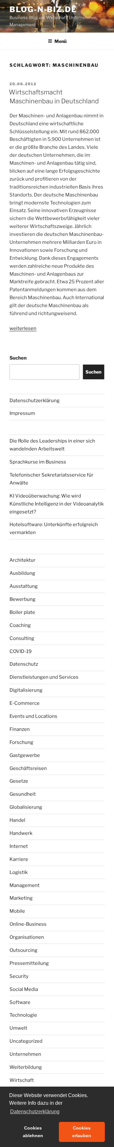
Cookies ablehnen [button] (33, 1131)
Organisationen (27, 937)
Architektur (22, 560)
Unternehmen (25, 1054)
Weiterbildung (26, 1067)
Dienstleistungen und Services (44, 677)
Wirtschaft (22, 1080)
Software (20, 1002)
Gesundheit (23, 794)
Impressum (22, 413)
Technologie (23, 1015)
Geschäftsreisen (28, 768)
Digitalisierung (26, 690)
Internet (19, 846)
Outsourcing (23, 950)
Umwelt (18, 1028)
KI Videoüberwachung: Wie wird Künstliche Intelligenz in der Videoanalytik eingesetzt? (57, 504)
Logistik (19, 872)
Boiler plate (22, 612)
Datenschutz (24, 664)
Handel (17, 820)
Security (19, 976)
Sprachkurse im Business (38, 462)
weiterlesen (23, 328)
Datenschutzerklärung (35, 400)
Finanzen (20, 729)
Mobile (17, 911)
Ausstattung (24, 586)
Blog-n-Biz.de (43, 9)
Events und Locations (33, 716)
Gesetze (19, 781)
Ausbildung (22, 573)
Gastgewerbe (25, 755)
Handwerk (21, 833)
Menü (60, 41)
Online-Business (28, 924)
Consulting (22, 638)
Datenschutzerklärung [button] (35, 1111)
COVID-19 (21, 651)
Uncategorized (26, 1041)
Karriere (19, 859)
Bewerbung (22, 599)
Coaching (20, 625)
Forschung (21, 742)
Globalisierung (26, 807)
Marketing (21, 898)
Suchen (18, 358)
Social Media (24, 989)
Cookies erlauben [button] (81, 1131)
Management (25, 885)
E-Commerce (25, 703)
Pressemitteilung (29, 963)
